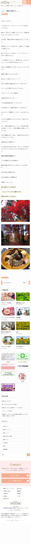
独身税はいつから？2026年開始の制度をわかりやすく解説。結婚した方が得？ (15, 415)
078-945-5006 (14, 475)
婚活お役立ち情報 (7, 436)
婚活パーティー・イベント (8, 488)
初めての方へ (19, 488)
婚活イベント (6, 433)
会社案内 (5, 496)
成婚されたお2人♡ (7, 401)
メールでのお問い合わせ (14, 481)
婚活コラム (6, 439)
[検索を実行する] (28, 454)
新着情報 (5, 449)
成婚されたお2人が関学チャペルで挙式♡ (12, 407)
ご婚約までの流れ (6, 491)
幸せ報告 (5, 443)
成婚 (4, 446)
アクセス (18, 496)
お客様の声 (5, 493)
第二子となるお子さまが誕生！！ (10, 404)
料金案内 (18, 493)
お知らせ (5, 426)
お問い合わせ (6, 498)
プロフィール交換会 (7, 411)
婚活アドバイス (5, 14)
